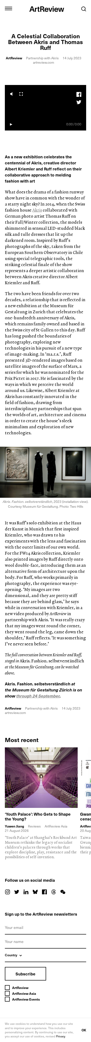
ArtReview (14, 58)
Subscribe (25, 974)
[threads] (53, 891)
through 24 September (38, 696)
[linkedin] (26, 891)
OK (84, 1030)
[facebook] (44, 891)
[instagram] (7, 891)
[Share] (78, 94)
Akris (37, 210)
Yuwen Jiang (14, 826)
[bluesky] (35, 891)
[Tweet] (78, 102)
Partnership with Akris (42, 58)
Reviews (34, 826)
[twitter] (16, 891)
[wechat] (62, 891)
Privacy (60, 1036)
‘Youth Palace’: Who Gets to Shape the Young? (38, 816)
